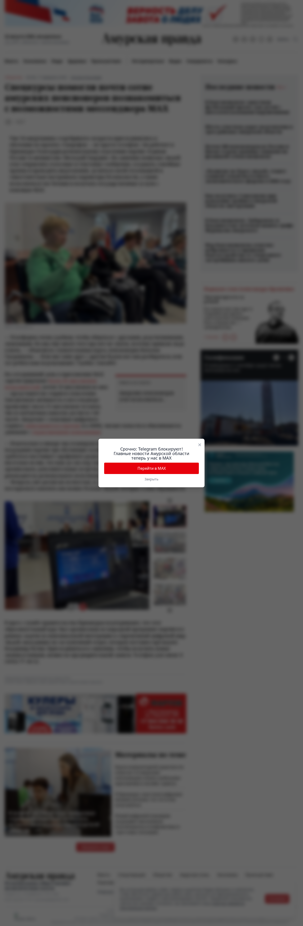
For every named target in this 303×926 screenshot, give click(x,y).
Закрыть (151, 479)
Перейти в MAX (152, 468)
